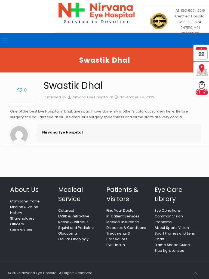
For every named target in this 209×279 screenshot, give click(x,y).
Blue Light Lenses (169, 250)
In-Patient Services (123, 216)
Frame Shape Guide (172, 244)
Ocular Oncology (73, 239)
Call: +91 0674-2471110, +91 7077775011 (190, 27)
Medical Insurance (122, 222)
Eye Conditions (168, 210)
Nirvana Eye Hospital (91, 97)
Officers (17, 224)
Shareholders (22, 218)
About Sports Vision (172, 227)
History (16, 212)
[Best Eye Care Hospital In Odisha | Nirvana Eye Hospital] (96, 13)
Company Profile (25, 201)
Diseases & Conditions (126, 227)
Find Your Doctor (120, 210)
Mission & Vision (24, 207)
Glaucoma (67, 233)
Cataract (66, 210)
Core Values (21, 229)
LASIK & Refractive (74, 216)
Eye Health (115, 244)
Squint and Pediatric (76, 227)
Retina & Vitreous (73, 222)
